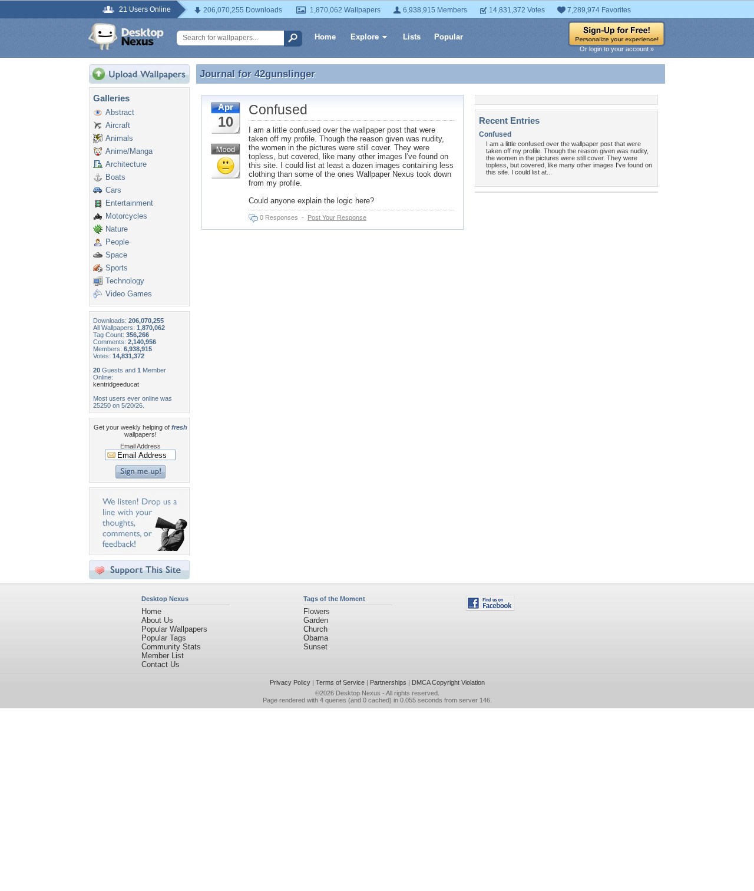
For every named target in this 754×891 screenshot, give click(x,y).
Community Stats (171, 646)
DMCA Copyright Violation (448, 682)
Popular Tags (163, 637)
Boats (115, 177)
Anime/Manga (129, 151)
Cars (113, 190)
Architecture (126, 164)
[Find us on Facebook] (490, 607)
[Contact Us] (142, 548)
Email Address (140, 446)
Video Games (128, 293)
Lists (412, 36)
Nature (116, 229)
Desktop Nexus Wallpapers (126, 36)
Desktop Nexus (358, 693)
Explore (364, 36)
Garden (315, 620)
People (117, 241)
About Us (157, 620)
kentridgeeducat (116, 384)
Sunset (315, 646)
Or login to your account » (617, 48)
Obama (315, 637)
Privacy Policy (290, 682)
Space (116, 254)
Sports (116, 267)
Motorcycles (126, 216)
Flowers (316, 611)
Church (315, 629)
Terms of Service (340, 682)
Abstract (119, 112)
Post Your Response (336, 217)
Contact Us (160, 664)
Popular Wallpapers (174, 629)
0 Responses (279, 217)
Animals (119, 138)
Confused (278, 109)
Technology (124, 280)
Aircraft (117, 125)
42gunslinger (284, 74)
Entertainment (129, 203)
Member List (162, 655)
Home (325, 36)
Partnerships (388, 682)
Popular (448, 36)
